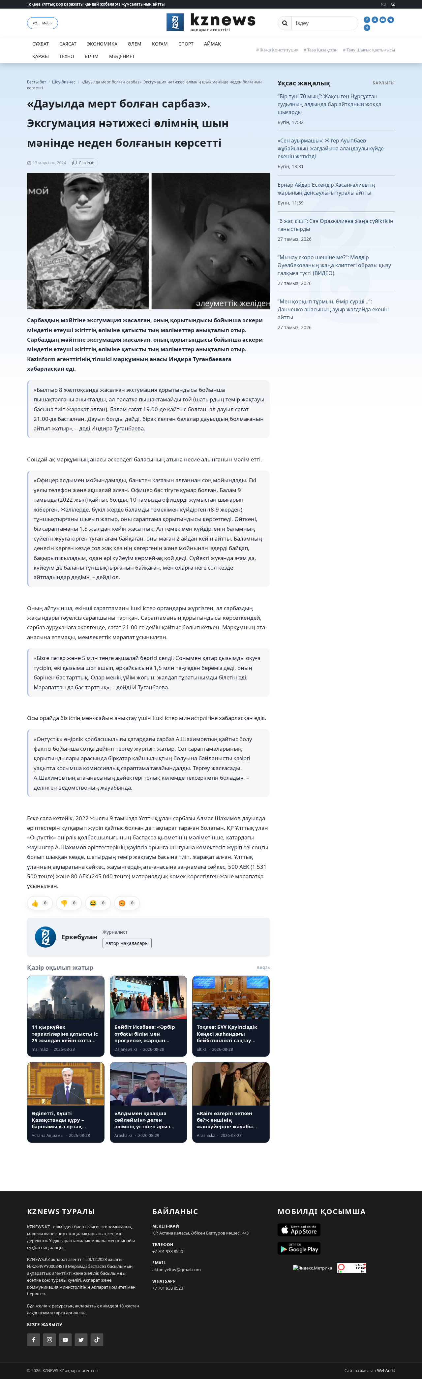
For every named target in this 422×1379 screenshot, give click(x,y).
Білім (92, 56)
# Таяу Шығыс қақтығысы (369, 50)
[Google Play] (336, 1248)
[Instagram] (375, 19)
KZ (392, 4)
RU (383, 4)
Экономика (102, 44)
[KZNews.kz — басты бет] (211, 22)
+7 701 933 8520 (167, 1251)
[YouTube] (383, 19)
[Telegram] (390, 19)
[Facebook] (368, 19)
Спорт (186, 44)
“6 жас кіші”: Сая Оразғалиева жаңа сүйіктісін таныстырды (335, 225)
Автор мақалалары (127, 943)
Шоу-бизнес (64, 82)
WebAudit (386, 1370)
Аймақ (212, 44)
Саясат (67, 44)
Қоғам (160, 44)
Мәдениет (122, 56)
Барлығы (384, 83)
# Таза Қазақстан (321, 50)
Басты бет (36, 82)
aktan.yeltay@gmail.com (176, 1269)
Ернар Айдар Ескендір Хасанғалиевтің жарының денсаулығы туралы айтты (326, 188)
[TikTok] (367, 27)
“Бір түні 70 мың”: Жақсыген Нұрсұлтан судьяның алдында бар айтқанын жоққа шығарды (329, 104)
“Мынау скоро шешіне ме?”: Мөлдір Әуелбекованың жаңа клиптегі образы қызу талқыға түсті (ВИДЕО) (334, 265)
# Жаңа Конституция (277, 50)
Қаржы (40, 56)
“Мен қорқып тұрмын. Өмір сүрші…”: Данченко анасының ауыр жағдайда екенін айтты (333, 309)
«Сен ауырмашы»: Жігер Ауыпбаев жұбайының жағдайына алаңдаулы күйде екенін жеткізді (331, 148)
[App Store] (336, 1230)
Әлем (134, 44)
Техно (66, 56)
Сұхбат (40, 44)
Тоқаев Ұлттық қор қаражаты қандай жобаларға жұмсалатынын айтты (96, 4)
